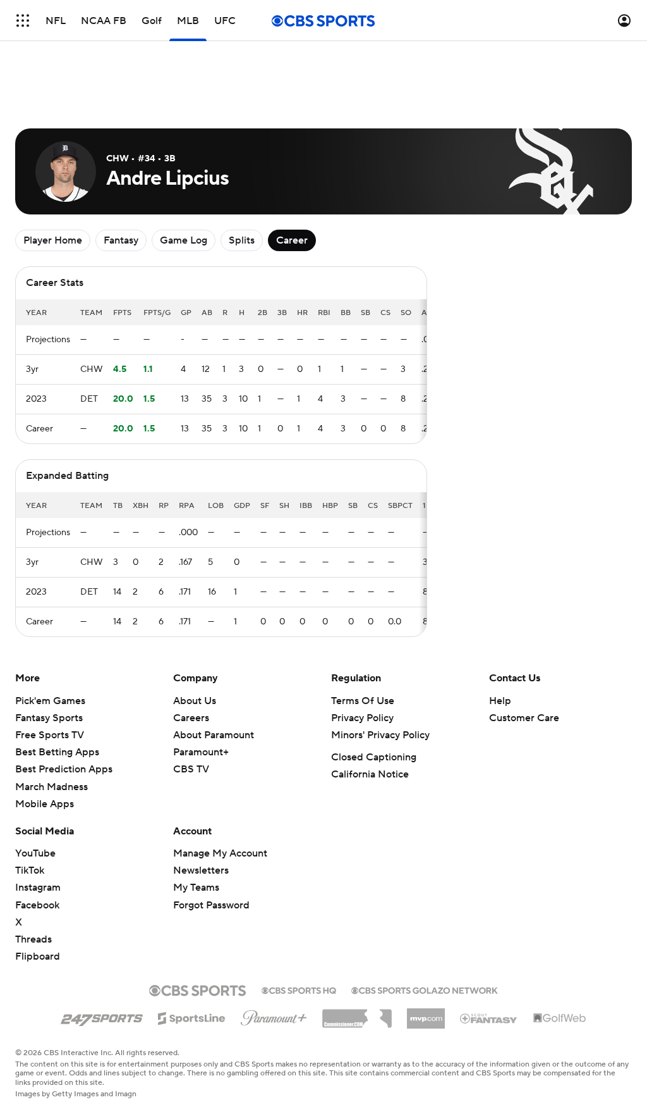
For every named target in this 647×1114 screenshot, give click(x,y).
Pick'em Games (50, 701)
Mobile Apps (44, 804)
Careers (191, 718)
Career (292, 240)
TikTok (29, 870)
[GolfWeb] (559, 1018)
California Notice (370, 774)
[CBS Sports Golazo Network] (424, 989)
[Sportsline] (192, 1016)
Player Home (52, 240)
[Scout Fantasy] (489, 1018)
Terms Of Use (362, 701)
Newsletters (201, 870)
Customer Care (524, 718)
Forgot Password (211, 905)
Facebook (37, 905)
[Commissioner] (357, 1014)
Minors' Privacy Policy (380, 735)
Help (500, 701)
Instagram (38, 887)
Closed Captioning (373, 757)
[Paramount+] (274, 1015)
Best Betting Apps (57, 752)
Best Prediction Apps (63, 769)
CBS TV (191, 769)
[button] (23, 20)
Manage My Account (220, 853)
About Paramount (213, 735)
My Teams (196, 887)
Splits (242, 240)
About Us (194, 701)
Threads (33, 939)
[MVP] (426, 1013)
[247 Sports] (102, 1016)
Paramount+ (201, 752)
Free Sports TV (49, 735)
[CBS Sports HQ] (299, 989)
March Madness (51, 787)
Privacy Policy (362, 718)
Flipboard (37, 956)
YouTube (35, 853)
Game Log (183, 240)
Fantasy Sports (49, 718)
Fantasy (121, 240)
